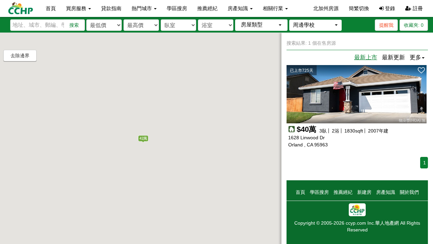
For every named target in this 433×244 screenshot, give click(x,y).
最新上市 (365, 57)
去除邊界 (19, 55)
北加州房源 (326, 8)
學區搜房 (177, 8)
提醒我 (386, 25)
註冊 (417, 8)
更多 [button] (415, 57)
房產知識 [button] (238, 8)
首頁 (51, 8)
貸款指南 (111, 8)
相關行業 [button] (273, 8)
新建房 (364, 192)
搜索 (74, 25)
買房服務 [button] (77, 8)
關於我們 (409, 192)
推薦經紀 (207, 8)
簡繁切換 (359, 8)
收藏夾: (414, 25)
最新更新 (393, 57)
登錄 (389, 8)
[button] (261, 24)
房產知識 (385, 192)
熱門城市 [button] (142, 8)
